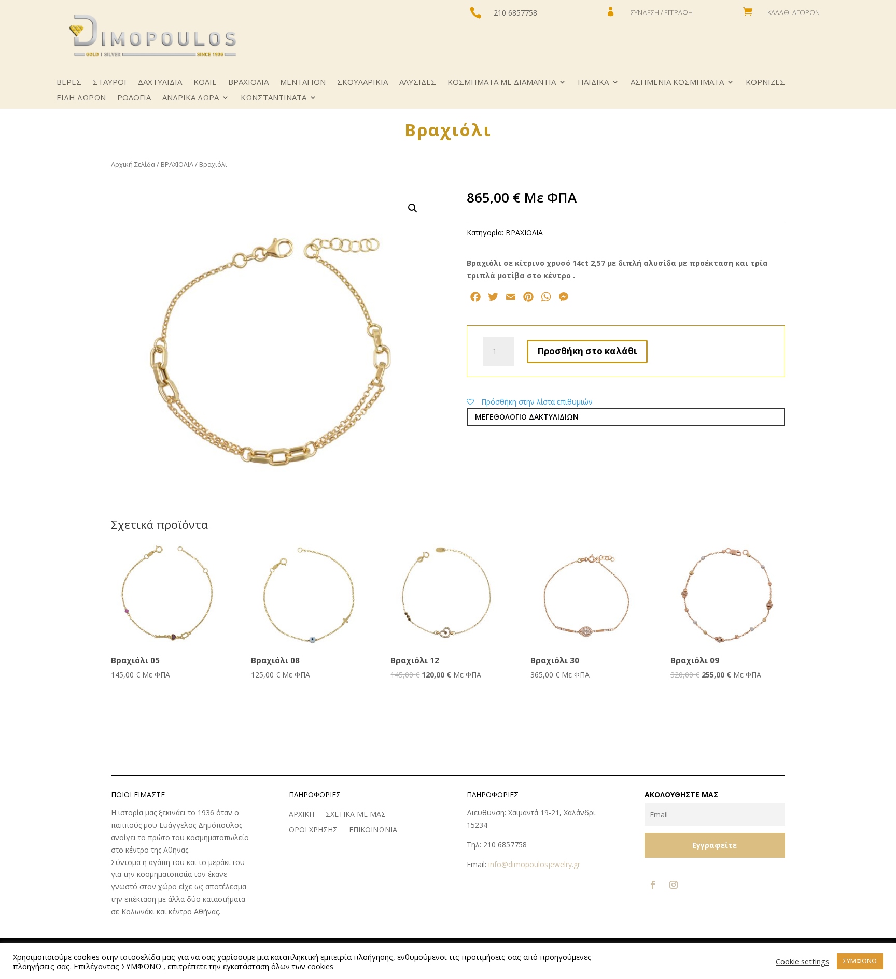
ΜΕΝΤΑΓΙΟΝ (303, 82)
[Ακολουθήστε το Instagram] (673, 884)
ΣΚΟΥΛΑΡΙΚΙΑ (362, 82)
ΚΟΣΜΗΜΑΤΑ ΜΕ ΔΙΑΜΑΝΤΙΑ (501, 82)
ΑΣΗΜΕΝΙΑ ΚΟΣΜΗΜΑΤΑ (677, 82)
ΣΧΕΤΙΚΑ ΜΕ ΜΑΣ (356, 815)
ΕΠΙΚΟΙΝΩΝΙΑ (373, 830)
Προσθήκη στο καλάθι (587, 351)
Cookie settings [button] (802, 961)
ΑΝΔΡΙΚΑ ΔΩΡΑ (190, 98)
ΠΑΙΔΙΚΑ (593, 82)
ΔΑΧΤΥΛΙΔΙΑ (160, 82)
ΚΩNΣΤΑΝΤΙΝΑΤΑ (273, 98)
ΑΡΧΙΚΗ (301, 815)
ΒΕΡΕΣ (69, 82)
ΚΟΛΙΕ (205, 82)
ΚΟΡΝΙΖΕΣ (765, 82)
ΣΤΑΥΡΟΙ (110, 82)
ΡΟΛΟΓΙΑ (134, 98)
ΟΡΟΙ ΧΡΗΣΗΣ (313, 830)
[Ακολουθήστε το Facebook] (653, 884)
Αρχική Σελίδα (133, 164)
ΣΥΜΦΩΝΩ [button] (860, 961)
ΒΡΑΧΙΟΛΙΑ (248, 82)
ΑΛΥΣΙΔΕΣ (417, 82)
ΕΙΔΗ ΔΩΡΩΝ (81, 98)
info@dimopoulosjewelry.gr (534, 864)
